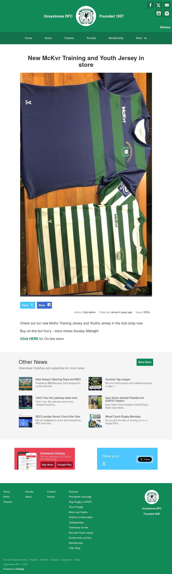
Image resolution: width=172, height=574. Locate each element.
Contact (51, 491)
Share (42, 305)
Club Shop (74, 548)
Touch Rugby (76, 507)
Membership (116, 38)
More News (145, 362)
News (48, 38)
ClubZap (19, 569)
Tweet (25, 305)
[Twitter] (158, 5)
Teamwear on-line (78, 527)
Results (91, 38)
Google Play (65, 464)
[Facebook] (150, 5)
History (51, 496)
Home (28, 38)
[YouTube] (158, 13)
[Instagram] (166, 13)
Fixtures (69, 38)
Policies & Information (81, 517)
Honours (73, 491)
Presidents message (80, 496)
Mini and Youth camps (81, 532)
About (28, 496)
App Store (47, 464)
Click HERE (29, 338)
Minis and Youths (78, 512)
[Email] (166, 5)
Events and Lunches (80, 537)
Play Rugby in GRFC (80, 501)
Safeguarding (76, 522)
